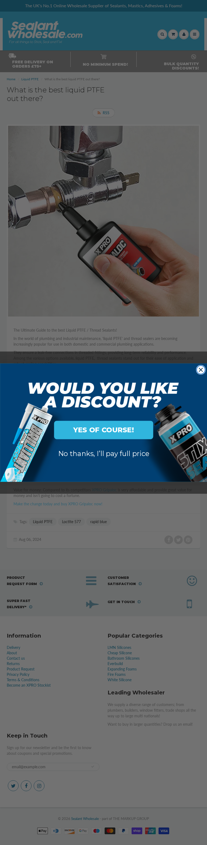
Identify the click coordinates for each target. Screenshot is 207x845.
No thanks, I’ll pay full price (103, 453)
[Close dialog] (200, 370)
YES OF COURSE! (103, 430)
